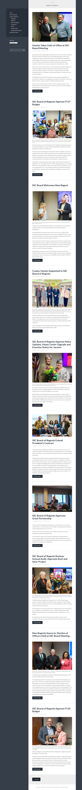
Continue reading (38, 91)
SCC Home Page (13, 14)
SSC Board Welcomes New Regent (50, 185)
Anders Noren (64, 787)
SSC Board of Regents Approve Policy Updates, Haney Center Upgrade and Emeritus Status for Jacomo (51, 344)
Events (12, 26)
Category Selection (14, 16)
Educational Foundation (16, 30)
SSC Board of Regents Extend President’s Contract (47, 441)
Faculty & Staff (14, 28)
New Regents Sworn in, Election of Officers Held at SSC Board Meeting (51, 634)
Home (11, 12)
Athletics (13, 20)
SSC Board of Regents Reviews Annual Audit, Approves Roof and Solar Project (49, 559)
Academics (13, 18)
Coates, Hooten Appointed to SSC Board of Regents (49, 272)
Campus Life (14, 24)
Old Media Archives (14, 32)
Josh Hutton (45, 50)
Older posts (36, 779)
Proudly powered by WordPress (44, 787)
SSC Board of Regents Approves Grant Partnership (48, 517)
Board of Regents (15, 22)
